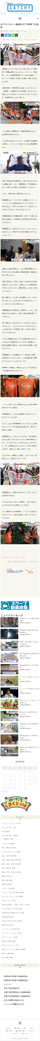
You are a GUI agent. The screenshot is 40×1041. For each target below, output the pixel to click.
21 (15, 784)
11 (35, 776)
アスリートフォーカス (10, 933)
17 (30, 780)
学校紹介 (6, 839)
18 (35, 780)
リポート (5, 888)
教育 (3, 876)
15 (20, 780)
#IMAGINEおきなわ (9, 921)
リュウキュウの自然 (9, 929)
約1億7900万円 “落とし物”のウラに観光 (13, 557)
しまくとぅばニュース (10, 823)
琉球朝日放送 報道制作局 (8, 31)
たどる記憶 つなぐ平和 (10, 908)
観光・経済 (6, 856)
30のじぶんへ (7, 900)
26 (5, 788)
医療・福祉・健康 (8, 864)
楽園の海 (5, 925)
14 (15, 780)
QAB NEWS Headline (22, 1038)
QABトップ (24, 1033)
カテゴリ (15, 1033)
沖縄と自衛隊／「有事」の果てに (13, 904)
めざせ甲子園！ (7, 835)
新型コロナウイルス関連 (10, 949)
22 (20, 784)
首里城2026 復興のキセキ (11, 913)
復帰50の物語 (7, 941)
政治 (3, 880)
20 (10, 784)
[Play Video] (20, 54)
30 (25, 788)
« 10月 (2, 791)
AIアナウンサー (7, 937)
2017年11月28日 (22, 31)
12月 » (7, 791)
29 (20, 788)
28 (15, 788)
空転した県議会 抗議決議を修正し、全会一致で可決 (23, 561)
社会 (3, 957)
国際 (3, 884)
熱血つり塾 (6, 953)
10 (30, 776)
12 (5, 780)
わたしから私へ (7, 827)
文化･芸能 (5, 868)
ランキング (31, 1031)
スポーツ (5, 843)
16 (25, 780)
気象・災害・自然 (8, 872)
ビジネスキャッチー (9, 852)
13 (10, 780)
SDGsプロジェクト (9, 945)
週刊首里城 (6, 917)
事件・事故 (6, 848)
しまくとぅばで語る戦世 (10, 892)
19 (5, 784)
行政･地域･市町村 (8, 860)
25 (35, 784)
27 (10, 788)
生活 (3, 831)
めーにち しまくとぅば (10, 896)
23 (25, 784)
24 (30, 784)
